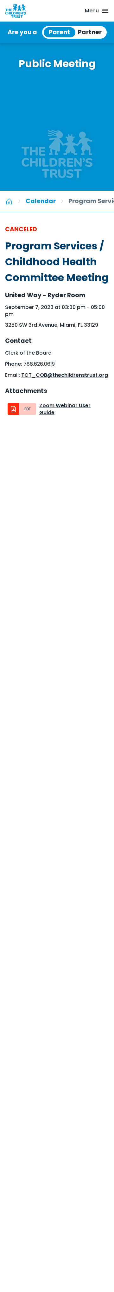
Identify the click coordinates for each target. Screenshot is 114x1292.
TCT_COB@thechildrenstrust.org (64, 375)
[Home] (9, 201)
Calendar (41, 201)
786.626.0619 (39, 364)
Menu (92, 10)
